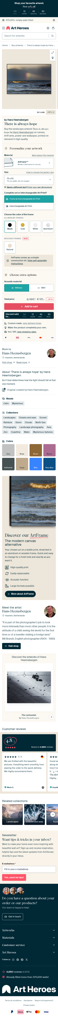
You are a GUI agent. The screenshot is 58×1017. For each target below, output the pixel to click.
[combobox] (25, 36)
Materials (8, 937)
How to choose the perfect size (40, 172)
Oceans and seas (27, 417)
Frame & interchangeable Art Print (25, 199)
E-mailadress (9, 864)
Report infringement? (44, 1000)
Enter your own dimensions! (29, 187)
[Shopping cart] (53, 28)
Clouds (28, 422)
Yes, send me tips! (14, 877)
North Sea (40, 422)
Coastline (15, 432)
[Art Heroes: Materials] (54, 937)
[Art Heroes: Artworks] (54, 930)
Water (27, 432)
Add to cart (31, 306)
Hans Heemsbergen (18, 119)
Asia (49, 427)
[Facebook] (22, 960)
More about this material (43, 155)
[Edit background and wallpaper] (52, 57)
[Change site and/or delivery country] (54, 20)
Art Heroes (9, 952)
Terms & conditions (13, 1000)
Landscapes (9, 417)
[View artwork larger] (52, 52)
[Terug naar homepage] (17, 28)
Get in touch (14, 916)
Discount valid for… (29, 315)
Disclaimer (28, 1000)
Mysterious (17, 403)
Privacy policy (29, 1005)
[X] (26, 960)
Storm (18, 422)
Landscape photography (31, 427)
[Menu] (3, 28)
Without (18, 287)
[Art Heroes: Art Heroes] (54, 952)
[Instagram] (13, 960)
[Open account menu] (48, 28)
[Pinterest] (17, 960)
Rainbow (8, 422)
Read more (22, 362)
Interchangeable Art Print (21, 206)
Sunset (43, 417)
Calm (6, 403)
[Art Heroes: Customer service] (54, 945)
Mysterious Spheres (43, 432)
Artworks (8, 930)
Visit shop (7, 362)
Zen (5, 432)
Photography (10, 427)
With (43, 287)
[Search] (52, 36)
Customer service (13, 945)
